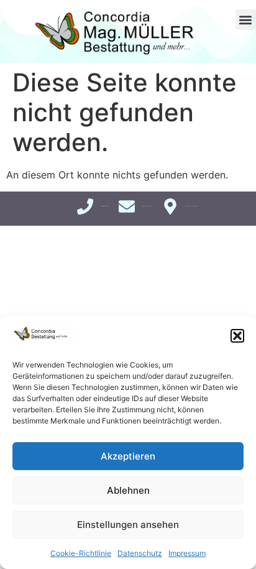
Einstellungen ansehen (128, 524)
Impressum (187, 553)
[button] (237, 336)
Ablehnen (128, 490)
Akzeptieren (128, 456)
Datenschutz (139, 553)
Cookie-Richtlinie (80, 553)
